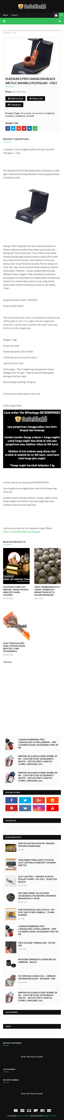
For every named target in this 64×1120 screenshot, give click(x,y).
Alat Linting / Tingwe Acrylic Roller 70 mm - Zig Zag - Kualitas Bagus (37, 879)
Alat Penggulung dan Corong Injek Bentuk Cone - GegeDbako (14, 647)
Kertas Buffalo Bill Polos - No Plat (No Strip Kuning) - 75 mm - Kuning (36, 912)
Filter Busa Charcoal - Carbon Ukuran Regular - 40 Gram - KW (36, 977)
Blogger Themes (50, 1116)
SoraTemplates (23, 1116)
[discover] (35, 1110)
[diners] (42, 1110)
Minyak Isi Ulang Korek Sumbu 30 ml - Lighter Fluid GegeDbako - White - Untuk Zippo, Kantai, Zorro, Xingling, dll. (37, 760)
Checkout (16, 104)
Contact (14, 15)
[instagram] (39, 808)
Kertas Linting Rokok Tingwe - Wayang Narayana (37, 844)
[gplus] (39, 800)
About (5, 15)
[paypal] (15, 1110)
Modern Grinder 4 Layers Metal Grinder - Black (37, 960)
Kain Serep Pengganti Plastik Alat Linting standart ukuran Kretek (37, 863)
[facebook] (11, 800)
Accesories (26, 113)
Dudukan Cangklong (15, 115)
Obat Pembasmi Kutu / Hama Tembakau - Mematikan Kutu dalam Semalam (47, 591)
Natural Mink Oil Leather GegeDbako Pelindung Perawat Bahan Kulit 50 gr (37, 896)
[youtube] (52, 808)
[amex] (48, 1110)
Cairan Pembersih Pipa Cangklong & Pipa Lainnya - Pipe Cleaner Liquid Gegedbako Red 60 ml (38, 743)
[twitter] (25, 800)
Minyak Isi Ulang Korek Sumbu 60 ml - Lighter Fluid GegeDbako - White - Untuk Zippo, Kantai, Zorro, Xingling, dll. (37, 776)
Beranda (6, 30)
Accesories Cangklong (43, 113)
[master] (29, 1110)
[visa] (22, 1110)
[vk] (25, 808)
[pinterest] (11, 808)
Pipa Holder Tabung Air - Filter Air (36, 944)
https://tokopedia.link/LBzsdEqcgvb (21, 531)
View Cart (37, 98)
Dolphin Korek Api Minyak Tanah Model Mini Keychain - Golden (16, 591)
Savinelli (15, 30)
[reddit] (52, 800)
